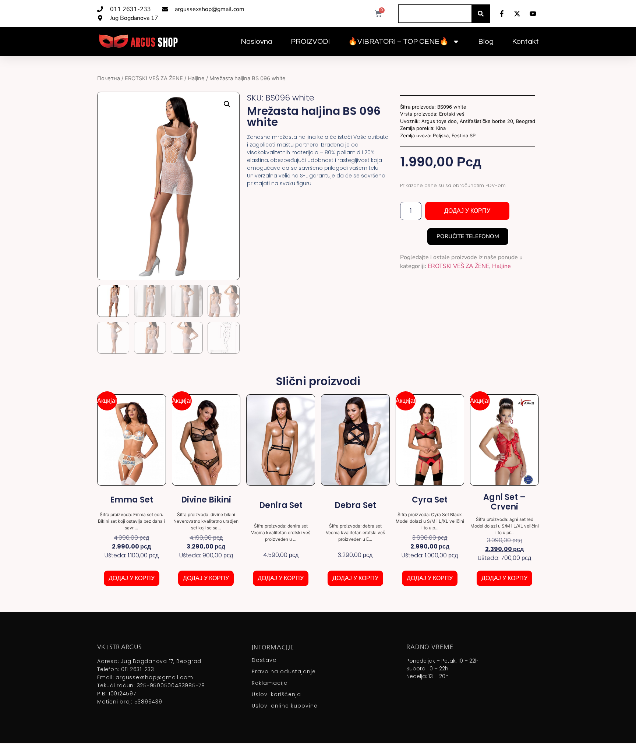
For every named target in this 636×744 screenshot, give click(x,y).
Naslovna (256, 41)
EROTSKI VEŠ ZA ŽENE (154, 78)
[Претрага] (480, 13)
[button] (227, 104)
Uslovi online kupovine (285, 705)
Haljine (196, 78)
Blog (486, 41)
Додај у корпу (467, 211)
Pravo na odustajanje (284, 671)
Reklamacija (270, 683)
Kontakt (525, 41)
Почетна (108, 78)
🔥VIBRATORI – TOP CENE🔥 (398, 41)
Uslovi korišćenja (276, 694)
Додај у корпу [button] (132, 578)
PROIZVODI (310, 41)
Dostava (264, 660)
